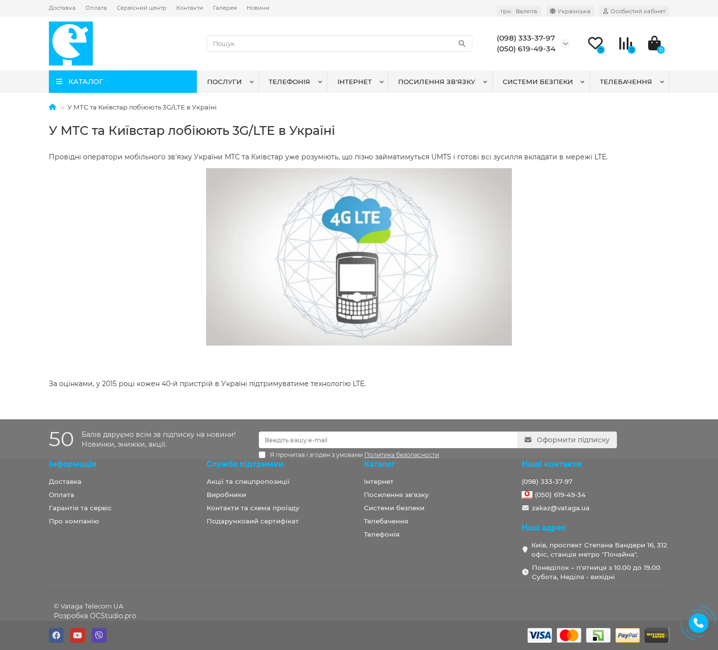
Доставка (62, 7)
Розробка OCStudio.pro (95, 615)
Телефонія (289, 82)
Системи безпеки (538, 82)
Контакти (189, 7)
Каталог (380, 464)
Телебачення (626, 82)
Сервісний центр (142, 7)
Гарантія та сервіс (80, 508)
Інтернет (355, 82)
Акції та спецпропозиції (248, 481)
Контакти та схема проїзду (253, 508)
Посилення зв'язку (436, 82)
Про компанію (74, 521)
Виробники (226, 494)
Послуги (224, 82)
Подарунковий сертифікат (253, 521)
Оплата (96, 7)
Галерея (225, 7)
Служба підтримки (245, 464)
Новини (258, 7)
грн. (519, 11)
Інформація (73, 464)
